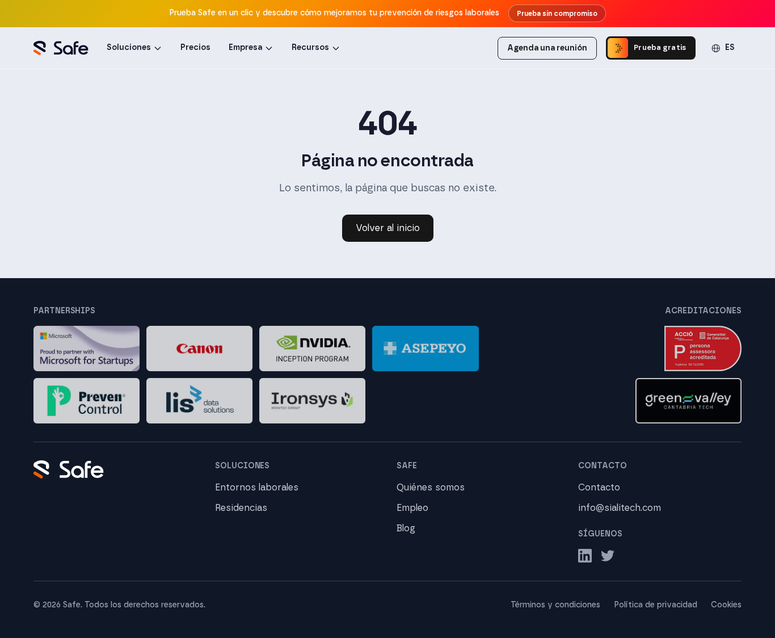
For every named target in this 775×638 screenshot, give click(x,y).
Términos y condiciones (555, 605)
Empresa (245, 48)
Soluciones (129, 48)
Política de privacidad (655, 605)
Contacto (599, 487)
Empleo (412, 508)
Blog (406, 528)
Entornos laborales (256, 487)
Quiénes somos (431, 487)
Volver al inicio (388, 228)
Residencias (241, 508)
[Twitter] (607, 556)
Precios (195, 48)
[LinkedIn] (585, 556)
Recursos (310, 48)
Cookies (726, 605)
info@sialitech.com (619, 508)
